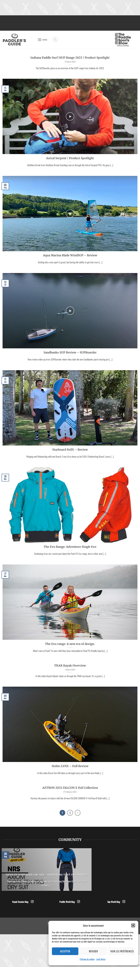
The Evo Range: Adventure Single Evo (70, 547)
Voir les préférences (122, 951)
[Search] (55, 39)
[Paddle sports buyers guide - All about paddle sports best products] (19, 40)
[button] (133, 925)
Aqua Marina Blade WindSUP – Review (70, 255)
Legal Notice (101, 959)
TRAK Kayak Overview (70, 665)
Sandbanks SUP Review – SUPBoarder (70, 352)
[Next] (78, 813)
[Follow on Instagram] (32, 901)
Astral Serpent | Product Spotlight (70, 158)
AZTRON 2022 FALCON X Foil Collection (70, 788)
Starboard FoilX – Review (70, 449)
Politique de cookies (87, 959)
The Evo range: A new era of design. (70, 644)
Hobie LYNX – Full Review (70, 766)
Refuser (93, 951)
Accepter (65, 951)
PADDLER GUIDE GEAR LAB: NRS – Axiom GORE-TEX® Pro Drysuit (47, 874)
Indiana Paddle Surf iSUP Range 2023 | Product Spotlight (70, 57)
